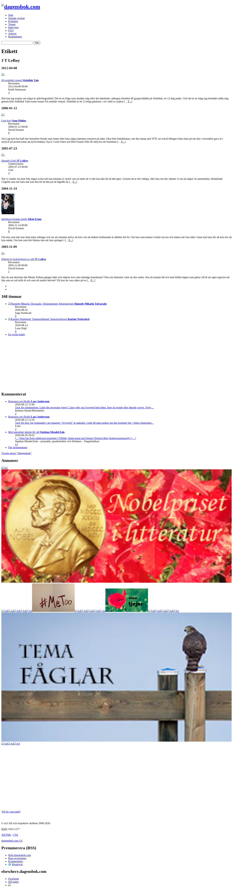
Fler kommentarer (17, 447)
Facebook (13, 878)
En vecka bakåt (16, 334)
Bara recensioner (17, 858)
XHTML (6, 834)
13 (16, 444)
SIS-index (13, 881)
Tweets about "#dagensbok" (16, 453)
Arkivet (12, 33)
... (130, 101)
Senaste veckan (16, 18)
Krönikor (13, 21)
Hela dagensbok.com (19, 855)
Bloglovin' (17, 864)
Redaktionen (15, 36)
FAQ (11, 30)
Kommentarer (15, 861)
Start (10, 15)
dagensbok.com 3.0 (11, 840)
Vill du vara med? (10, 811)
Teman (12, 24)
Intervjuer (13, 27)
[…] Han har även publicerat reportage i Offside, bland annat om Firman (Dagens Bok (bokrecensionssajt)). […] (75, 438)
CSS (15, 834)
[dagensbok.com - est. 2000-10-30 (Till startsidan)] (20, 7)
